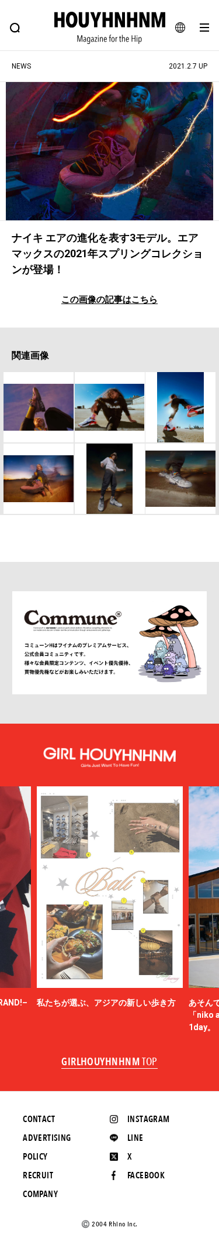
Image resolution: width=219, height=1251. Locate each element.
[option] (110, 897)
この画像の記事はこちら (109, 299)
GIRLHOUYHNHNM (109, 1062)
